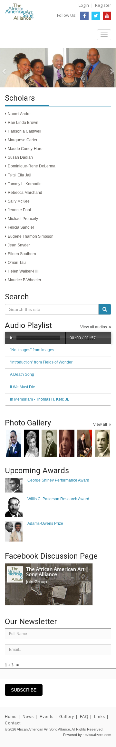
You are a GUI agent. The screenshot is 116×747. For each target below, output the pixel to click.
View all (101, 424)
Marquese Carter (22, 140)
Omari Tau (17, 262)
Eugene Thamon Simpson (30, 236)
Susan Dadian (20, 157)
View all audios (94, 327)
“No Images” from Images (32, 350)
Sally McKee (19, 201)
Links (99, 716)
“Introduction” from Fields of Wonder (41, 362)
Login (84, 5)
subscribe (23, 689)
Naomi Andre (19, 114)
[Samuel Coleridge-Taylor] (66, 443)
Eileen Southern (22, 254)
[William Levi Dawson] (49, 443)
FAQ (84, 716)
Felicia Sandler (21, 227)
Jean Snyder (19, 245)
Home (11, 716)
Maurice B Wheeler (24, 280)
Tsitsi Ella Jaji (19, 175)
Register (103, 5)
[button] (8, 67)
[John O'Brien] (84, 443)
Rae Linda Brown (23, 122)
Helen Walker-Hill (23, 271)
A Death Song (22, 374)
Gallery (66, 716)
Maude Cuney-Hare (25, 148)
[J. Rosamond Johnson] (102, 443)
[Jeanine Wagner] (31, 443)
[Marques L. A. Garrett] (13, 443)
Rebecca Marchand (25, 192)
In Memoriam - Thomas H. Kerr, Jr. (39, 399)
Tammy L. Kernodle (25, 184)
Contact (13, 723)
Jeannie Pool (19, 210)
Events (46, 716)
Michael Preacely (23, 218)
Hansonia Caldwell (24, 131)
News (28, 716)
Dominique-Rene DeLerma (31, 166)
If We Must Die (22, 387)
